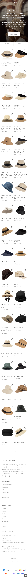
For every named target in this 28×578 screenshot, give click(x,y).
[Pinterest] (9, 476)
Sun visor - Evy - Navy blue (6, 262)
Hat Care (4, 495)
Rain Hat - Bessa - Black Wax (20, 219)
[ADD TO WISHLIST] (11, 49)
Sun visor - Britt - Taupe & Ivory (6, 219)
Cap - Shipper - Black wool (5, 441)
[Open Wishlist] (25, 575)
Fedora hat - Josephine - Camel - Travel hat (20, 128)
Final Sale (4, 524)
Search (4, 508)
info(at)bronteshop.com (12, 548)
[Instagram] (5, 476)
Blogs (3, 513)
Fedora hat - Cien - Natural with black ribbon (7, 353)
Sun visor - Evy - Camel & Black (19, 63)
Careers (4, 526)
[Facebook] (2, 476)
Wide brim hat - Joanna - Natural (6, 398)
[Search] (24, 2)
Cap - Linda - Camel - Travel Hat (20, 352)
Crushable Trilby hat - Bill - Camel (6, 420)
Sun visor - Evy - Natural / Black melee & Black (19, 151)
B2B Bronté (5, 487)
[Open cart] (26, 2)
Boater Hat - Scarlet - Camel (19, 262)
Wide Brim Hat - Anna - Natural (6, 84)
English (13, 558)
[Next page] (23, 451)
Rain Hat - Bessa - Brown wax (6, 283)
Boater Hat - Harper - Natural (19, 441)
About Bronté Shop (7, 484)
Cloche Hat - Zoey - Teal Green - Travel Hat (7, 376)
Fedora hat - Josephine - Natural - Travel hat (20, 174)
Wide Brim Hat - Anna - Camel (6, 150)
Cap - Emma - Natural (18, 283)
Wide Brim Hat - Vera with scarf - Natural (6, 306)
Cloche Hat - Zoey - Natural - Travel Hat (7, 128)
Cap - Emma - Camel (20, 398)
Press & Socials (6, 521)
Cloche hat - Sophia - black (19, 305)
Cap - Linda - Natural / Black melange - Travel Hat (6, 330)
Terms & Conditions (7, 500)
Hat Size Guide (6, 492)
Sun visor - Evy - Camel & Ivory (6, 106)
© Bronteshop (14, 562)
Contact (4, 511)
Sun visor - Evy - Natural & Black (19, 106)
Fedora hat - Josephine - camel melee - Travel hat (7, 174)
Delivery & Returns (7, 490)
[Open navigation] (2, 2)
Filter (7, 44)
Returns (4, 516)
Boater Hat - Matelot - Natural (6, 63)
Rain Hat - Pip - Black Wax (19, 415)
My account (5, 519)
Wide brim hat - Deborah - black (19, 375)
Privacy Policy (5, 497)
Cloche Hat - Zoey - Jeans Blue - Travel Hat (7, 197)
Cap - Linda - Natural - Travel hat (19, 197)
